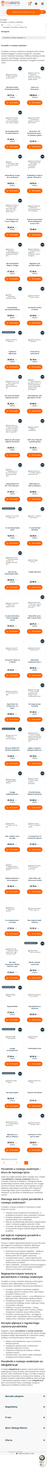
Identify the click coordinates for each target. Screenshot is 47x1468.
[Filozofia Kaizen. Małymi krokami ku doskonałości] (34, 781)
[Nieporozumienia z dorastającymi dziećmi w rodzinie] (12, 867)
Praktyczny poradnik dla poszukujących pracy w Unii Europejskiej (34, 222)
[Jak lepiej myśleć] (12, 1081)
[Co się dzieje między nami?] (12, 516)
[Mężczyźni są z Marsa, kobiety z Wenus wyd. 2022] (34, 472)
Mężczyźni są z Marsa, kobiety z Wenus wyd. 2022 (35, 486)
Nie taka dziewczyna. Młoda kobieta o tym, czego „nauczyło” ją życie (12, 966)
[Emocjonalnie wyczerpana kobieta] (12, 296)
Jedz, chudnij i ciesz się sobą (12, 837)
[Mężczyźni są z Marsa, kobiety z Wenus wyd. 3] (12, 1123)
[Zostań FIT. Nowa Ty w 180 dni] (12, 649)
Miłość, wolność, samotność (34, 963)
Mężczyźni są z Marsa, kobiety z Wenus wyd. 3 (12, 1137)
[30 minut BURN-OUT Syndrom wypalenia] (12, 737)
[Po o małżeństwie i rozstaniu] (12, 909)
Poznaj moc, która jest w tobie (34, 1136)
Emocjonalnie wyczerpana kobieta (12, 309)
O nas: (8, 1417)
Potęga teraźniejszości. (12, 1050)
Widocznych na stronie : (9, 1159)
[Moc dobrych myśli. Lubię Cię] (34, 909)
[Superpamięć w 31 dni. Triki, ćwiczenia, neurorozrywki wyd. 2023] (12, 472)
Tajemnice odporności (12, 353)
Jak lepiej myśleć (12, 1093)
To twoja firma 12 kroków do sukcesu (35, 837)
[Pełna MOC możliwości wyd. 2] (34, 649)
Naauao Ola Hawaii (35, 1093)
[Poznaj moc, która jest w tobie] (34, 1123)
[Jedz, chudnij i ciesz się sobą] (12, 825)
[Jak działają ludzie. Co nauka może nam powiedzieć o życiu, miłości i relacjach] (12, 120)
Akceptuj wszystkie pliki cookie (23, 12)
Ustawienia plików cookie (25, 1453)
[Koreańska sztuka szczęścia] (34, 296)
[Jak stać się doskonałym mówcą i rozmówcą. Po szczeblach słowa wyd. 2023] (12, 560)
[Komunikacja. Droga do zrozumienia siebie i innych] (12, 164)
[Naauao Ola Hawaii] (34, 1081)
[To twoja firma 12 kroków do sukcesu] (34, 825)
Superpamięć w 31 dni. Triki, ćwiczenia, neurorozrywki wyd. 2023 (12, 487)
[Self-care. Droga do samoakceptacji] (34, 428)
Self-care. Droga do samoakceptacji (34, 441)
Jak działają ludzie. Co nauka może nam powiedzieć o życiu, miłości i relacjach (12, 134)
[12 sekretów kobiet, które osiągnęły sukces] (12, 604)
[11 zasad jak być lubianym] (34, 516)
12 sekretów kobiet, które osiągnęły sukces (12, 618)
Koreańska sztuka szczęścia (34, 309)
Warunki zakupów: (14, 1396)
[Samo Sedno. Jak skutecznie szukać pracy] (34, 867)
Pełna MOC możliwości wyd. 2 (34, 661)
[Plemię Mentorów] (34, 1037)
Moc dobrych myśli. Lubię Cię (35, 921)
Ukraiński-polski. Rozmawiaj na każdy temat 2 (12, 89)
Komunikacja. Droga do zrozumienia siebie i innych (12, 177)
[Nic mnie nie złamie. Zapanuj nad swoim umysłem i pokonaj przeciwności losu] (12, 384)
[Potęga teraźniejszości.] (12, 1037)
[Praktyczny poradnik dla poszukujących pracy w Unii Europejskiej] (34, 208)
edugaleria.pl (9, 1364)
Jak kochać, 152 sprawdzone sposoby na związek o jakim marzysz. (34, 134)
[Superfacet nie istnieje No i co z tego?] (12, 693)
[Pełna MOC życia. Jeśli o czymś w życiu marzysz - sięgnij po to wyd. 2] (34, 604)
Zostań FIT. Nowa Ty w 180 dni (12, 661)
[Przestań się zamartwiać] (34, 340)
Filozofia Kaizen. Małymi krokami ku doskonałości (35, 794)
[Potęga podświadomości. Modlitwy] (12, 781)
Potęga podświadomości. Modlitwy (12, 794)
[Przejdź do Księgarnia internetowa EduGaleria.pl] (2, 25)
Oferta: (9, 1440)
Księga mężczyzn (35, 572)
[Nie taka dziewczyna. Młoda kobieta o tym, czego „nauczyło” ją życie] (12, 951)
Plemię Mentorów (34, 1048)
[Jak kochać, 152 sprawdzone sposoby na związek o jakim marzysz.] (34, 120)
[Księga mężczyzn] (34, 560)
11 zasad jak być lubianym (34, 529)
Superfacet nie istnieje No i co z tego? (12, 706)
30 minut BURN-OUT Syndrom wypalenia (12, 749)
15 (39, 1163)
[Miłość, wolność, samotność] (34, 951)
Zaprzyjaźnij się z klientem (34, 1007)
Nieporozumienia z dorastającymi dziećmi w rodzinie (12, 880)
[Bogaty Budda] (12, 995)
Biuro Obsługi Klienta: (16, 1427)
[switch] (42, 1464)
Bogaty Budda (12, 1006)
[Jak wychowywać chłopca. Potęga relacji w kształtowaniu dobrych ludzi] (12, 252)
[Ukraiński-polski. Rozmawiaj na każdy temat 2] (12, 76)
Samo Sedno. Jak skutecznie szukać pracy (35, 880)
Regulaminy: (11, 1406)
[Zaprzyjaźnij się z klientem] (34, 995)
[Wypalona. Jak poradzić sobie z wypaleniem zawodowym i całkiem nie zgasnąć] (34, 252)
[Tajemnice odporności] (12, 340)
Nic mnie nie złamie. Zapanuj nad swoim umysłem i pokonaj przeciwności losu (12, 399)
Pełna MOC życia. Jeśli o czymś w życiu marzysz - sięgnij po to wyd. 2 (34, 619)
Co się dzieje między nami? (12, 529)
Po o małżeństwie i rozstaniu (12, 921)
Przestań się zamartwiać (34, 353)
